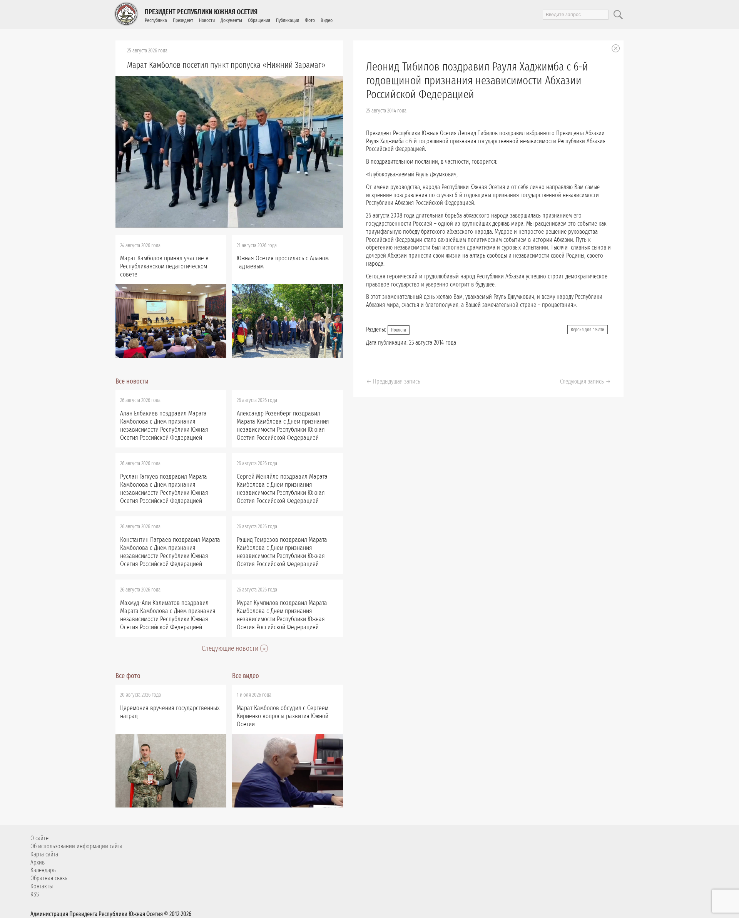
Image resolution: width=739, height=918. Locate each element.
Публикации (287, 20)
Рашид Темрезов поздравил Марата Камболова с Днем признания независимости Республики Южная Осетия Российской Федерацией (282, 552)
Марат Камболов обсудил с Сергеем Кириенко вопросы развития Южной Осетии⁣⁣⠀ (282, 716)
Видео (327, 20)
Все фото (127, 676)
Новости (207, 20)
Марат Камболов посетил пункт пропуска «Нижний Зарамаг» (226, 65)
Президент (183, 20)
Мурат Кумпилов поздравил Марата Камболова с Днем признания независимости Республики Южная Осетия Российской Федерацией (282, 615)
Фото (310, 20)
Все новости (132, 381)
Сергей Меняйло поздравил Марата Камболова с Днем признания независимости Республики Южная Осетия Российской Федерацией (282, 488)
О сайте (39, 838)
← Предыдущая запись (393, 381)
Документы (231, 20)
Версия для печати (587, 329)
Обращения (259, 20)
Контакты (41, 886)
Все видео (245, 676)
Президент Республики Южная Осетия (201, 12)
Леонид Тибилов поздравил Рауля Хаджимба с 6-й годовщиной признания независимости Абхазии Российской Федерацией (477, 80)
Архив (37, 862)
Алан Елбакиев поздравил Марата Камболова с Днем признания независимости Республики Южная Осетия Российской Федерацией (164, 425)
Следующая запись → (585, 381)
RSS (34, 894)
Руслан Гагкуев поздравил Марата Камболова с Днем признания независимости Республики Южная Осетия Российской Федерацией (164, 488)
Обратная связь (48, 878)
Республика (156, 20)
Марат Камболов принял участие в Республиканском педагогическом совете (164, 266)
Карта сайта (44, 854)
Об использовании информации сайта (76, 846)
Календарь (43, 870)
